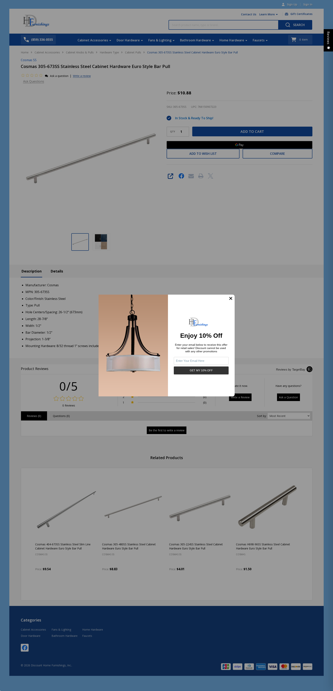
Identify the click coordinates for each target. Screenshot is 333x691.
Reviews (328, 37)
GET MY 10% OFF (201, 370)
